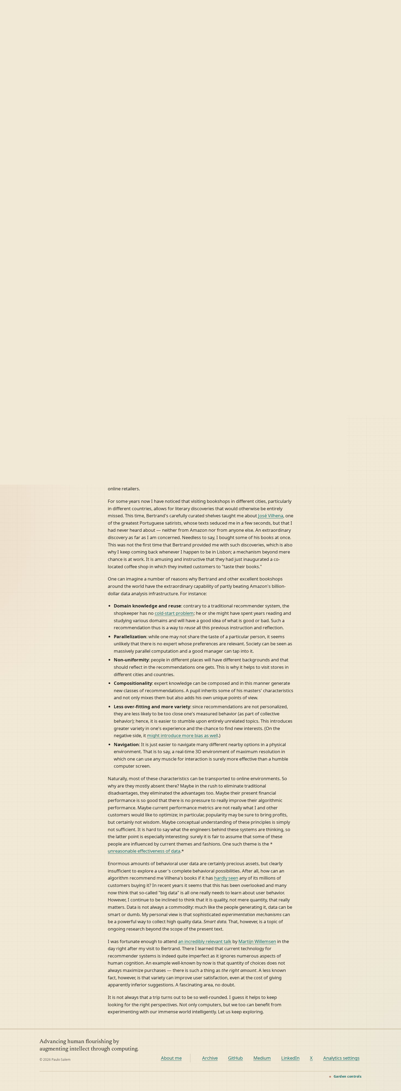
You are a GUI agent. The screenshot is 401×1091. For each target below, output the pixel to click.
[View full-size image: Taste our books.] (200, 259)
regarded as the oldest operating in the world (223, 389)
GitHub (235, 1058)
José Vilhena (270, 515)
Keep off (298, 1073)
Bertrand (234, 382)
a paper (195, 375)
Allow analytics (359, 1073)
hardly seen (226, 878)
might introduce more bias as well (182, 735)
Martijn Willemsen (257, 941)
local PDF (228, 375)
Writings (230, 8)
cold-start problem (174, 613)
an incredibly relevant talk (204, 941)
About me (171, 1058)
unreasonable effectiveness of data (144, 851)
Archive (210, 1058)
